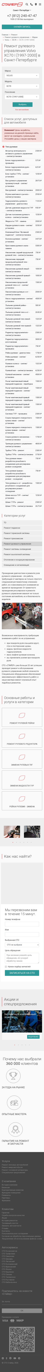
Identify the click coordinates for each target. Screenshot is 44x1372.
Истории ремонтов (9, 1221)
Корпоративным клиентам (13, 1190)
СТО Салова (7, 1274)
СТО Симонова (8, 1256)
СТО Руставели (8, 1280)
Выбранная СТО (12, 940)
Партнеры (6, 1198)
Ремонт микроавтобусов (12, 1167)
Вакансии (6, 1188)
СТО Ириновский (9, 1267)
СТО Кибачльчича (9, 1282)
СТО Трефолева (8, 1254)
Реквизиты (6, 1195)
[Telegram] (19, 1358)
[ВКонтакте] (3, 1358)
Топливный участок (10, 1223)
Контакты (6, 1231)
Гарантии (5, 1213)
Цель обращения (12, 950)
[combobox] (22, 75)
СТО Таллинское (9, 1277)
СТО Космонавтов (9, 1251)
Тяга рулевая (11, 147)
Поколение (10, 92)
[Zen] (10, 1358)
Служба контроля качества (13, 1215)
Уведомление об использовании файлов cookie (22, 1239)
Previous (7, 832)
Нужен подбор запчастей (19, 966)
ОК (22, 1311)
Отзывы (5, 1228)
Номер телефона (12, 919)
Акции (4, 1218)
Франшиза (6, 1201)
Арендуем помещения (11, 1193)
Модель (8, 81)
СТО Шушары (7, 1259)
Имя (7, 930)
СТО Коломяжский (9, 1264)
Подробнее (33, 1037)
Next (36, 832)
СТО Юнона (6, 1269)
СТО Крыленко (8, 1272)
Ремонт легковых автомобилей (15, 1165)
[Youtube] (15, 1358)
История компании (9, 1185)
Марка (8, 71)
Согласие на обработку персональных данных (21, 1236)
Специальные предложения (13, 1173)
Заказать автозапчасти (11, 1226)
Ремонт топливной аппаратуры (15, 1170)
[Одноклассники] (6, 1358)
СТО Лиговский (8, 1261)
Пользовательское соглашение (15, 1234)
